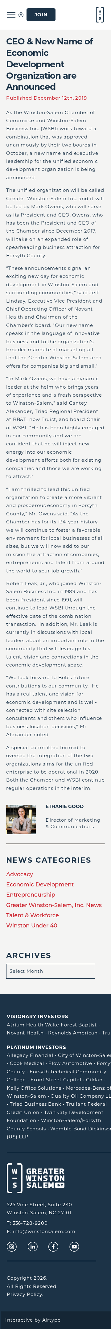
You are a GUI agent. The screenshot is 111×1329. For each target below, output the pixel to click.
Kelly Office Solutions (34, 1088)
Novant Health (25, 1033)
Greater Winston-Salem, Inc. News (54, 905)
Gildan (94, 1080)
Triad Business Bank (35, 1104)
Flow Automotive (70, 1063)
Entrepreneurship (30, 894)
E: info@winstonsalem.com (41, 1231)
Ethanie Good (65, 806)
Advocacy (19, 874)
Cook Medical (27, 1063)
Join (41, 15)
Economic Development (40, 884)
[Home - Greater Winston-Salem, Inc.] (99, 15)
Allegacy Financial (30, 1055)
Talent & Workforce (32, 915)
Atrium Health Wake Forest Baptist (52, 1025)
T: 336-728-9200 (27, 1223)
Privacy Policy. (25, 1294)
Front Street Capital (56, 1080)
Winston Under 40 (31, 925)
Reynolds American (72, 1033)
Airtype (51, 1320)
